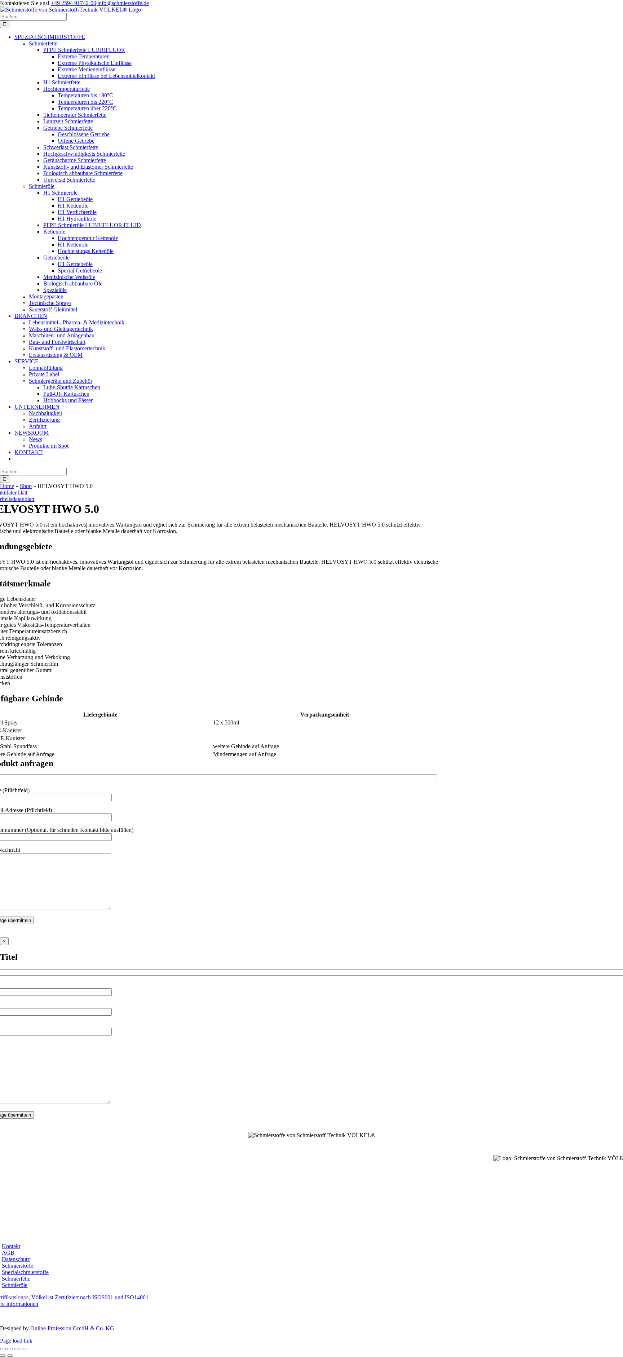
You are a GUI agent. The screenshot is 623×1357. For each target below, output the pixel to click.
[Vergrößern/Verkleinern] (3, 1349)
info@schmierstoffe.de (123, 3)
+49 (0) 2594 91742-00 (34, 1209)
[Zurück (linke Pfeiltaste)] (3, 1355)
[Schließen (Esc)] (24, 1349)
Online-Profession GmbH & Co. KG (72, 1328)
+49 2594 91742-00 (73, 3)
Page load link (16, 1341)
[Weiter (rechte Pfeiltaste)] (10, 1355)
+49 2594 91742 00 (311, 1143)
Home (7, 486)
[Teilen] (17, 1349)
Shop (26, 486)
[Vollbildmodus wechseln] (10, 1349)
